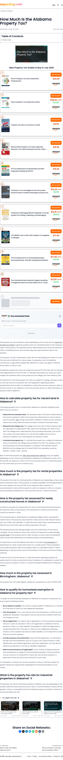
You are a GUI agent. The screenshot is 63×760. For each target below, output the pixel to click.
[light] (62, 5)
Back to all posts (7, 11)
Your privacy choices (45, 756)
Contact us (56, 756)
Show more (7, 40)
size (17, 420)
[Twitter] (62, 756)
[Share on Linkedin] (26, 731)
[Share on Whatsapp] (33, 731)
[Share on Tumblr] (39, 731)
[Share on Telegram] (30, 731)
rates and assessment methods (34, 456)
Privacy (34, 756)
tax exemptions (50, 542)
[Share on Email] (43, 731)
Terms (29, 756)
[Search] (58, 5)
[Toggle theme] (60, 316)
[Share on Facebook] (20, 731)
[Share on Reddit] (36, 731)
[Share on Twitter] (23, 731)
